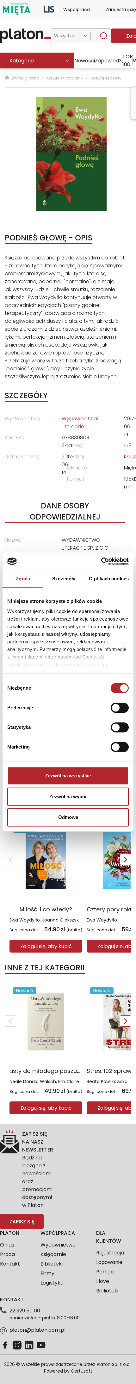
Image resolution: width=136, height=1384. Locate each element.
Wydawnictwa (58, 1244)
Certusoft (81, 1371)
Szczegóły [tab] (63, 578)
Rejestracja (110, 1252)
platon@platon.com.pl (37, 1330)
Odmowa (68, 817)
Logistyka (52, 1282)
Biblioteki (51, 1263)
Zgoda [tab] (23, 578)
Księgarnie (53, 1254)
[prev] (10, 859)
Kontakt (10, 1263)
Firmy (47, 1273)
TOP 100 (127, 60)
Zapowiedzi (108, 60)
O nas (7, 1244)
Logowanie (109, 1262)
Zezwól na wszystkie (68, 775)
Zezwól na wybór (68, 796)
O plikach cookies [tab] (109, 578)
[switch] (120, 708)
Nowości (84, 60)
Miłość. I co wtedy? (46, 909)
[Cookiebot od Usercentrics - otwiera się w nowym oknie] (101, 561)
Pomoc (105, 1271)
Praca (7, 1254)
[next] (125, 859)
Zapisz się (21, 1221)
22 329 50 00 (24, 1310)
